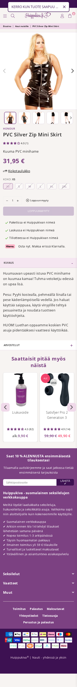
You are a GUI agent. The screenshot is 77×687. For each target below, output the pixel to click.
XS (8, 186)
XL (51, 186)
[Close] (64, 6)
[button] (12, 143)
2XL (64, 186)
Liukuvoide (20, 412)
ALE (45, 378)
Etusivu (7, 26)
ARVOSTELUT (12, 345)
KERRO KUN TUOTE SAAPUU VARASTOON (35, 7)
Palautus (36, 609)
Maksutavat (55, 609)
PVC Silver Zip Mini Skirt (45, 26)
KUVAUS (9, 263)
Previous (4, 71)
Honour (9, 128)
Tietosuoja (50, 616)
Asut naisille (22, 26)
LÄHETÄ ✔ (65, 482)
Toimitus (19, 609)
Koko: (9, 179)
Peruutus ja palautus (38, 622)
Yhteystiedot (28, 616)
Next (72, 71)
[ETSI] (13, 16)
